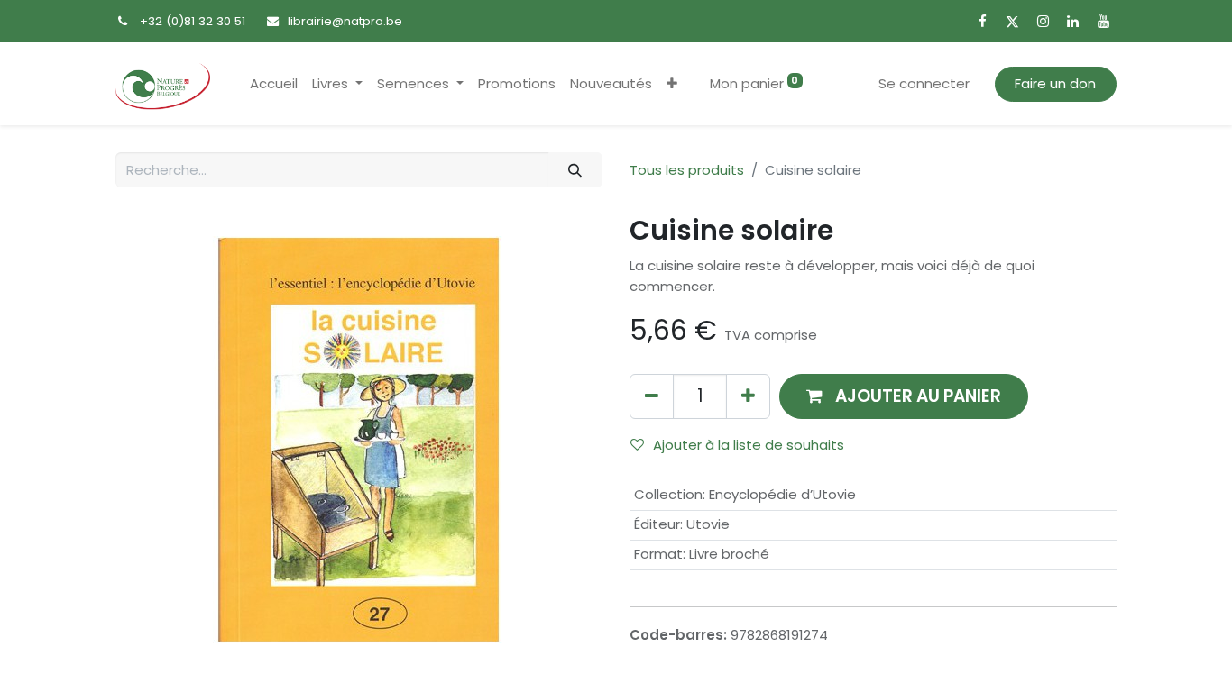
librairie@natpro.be (345, 21)
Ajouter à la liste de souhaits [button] (748, 444)
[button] (672, 84)
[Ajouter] (748, 396)
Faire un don (1055, 83)
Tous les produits (687, 169)
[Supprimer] (652, 396)
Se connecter (924, 83)
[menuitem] (274, 84)
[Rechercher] (575, 169)
